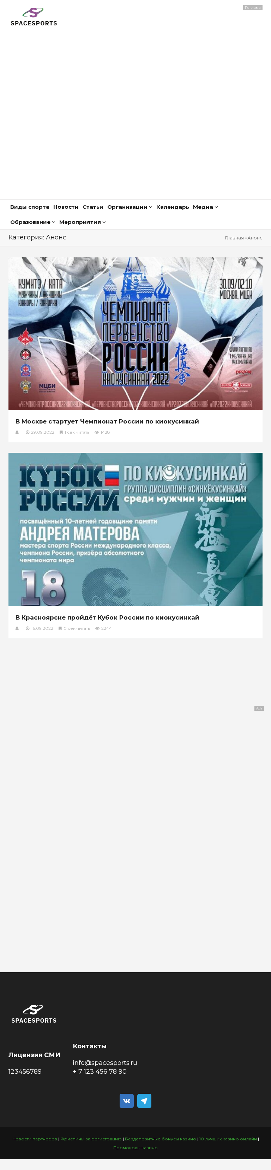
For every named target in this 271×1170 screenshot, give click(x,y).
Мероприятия (80, 222)
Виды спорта (29, 206)
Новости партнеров (34, 1138)
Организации (128, 206)
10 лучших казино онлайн (228, 1138)
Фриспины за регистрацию (91, 1138)
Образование (31, 222)
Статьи (93, 206)
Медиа (204, 206)
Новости (66, 206)
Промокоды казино (135, 1147)
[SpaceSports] (34, 17)
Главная (234, 237)
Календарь (172, 206)
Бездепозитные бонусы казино (160, 1138)
